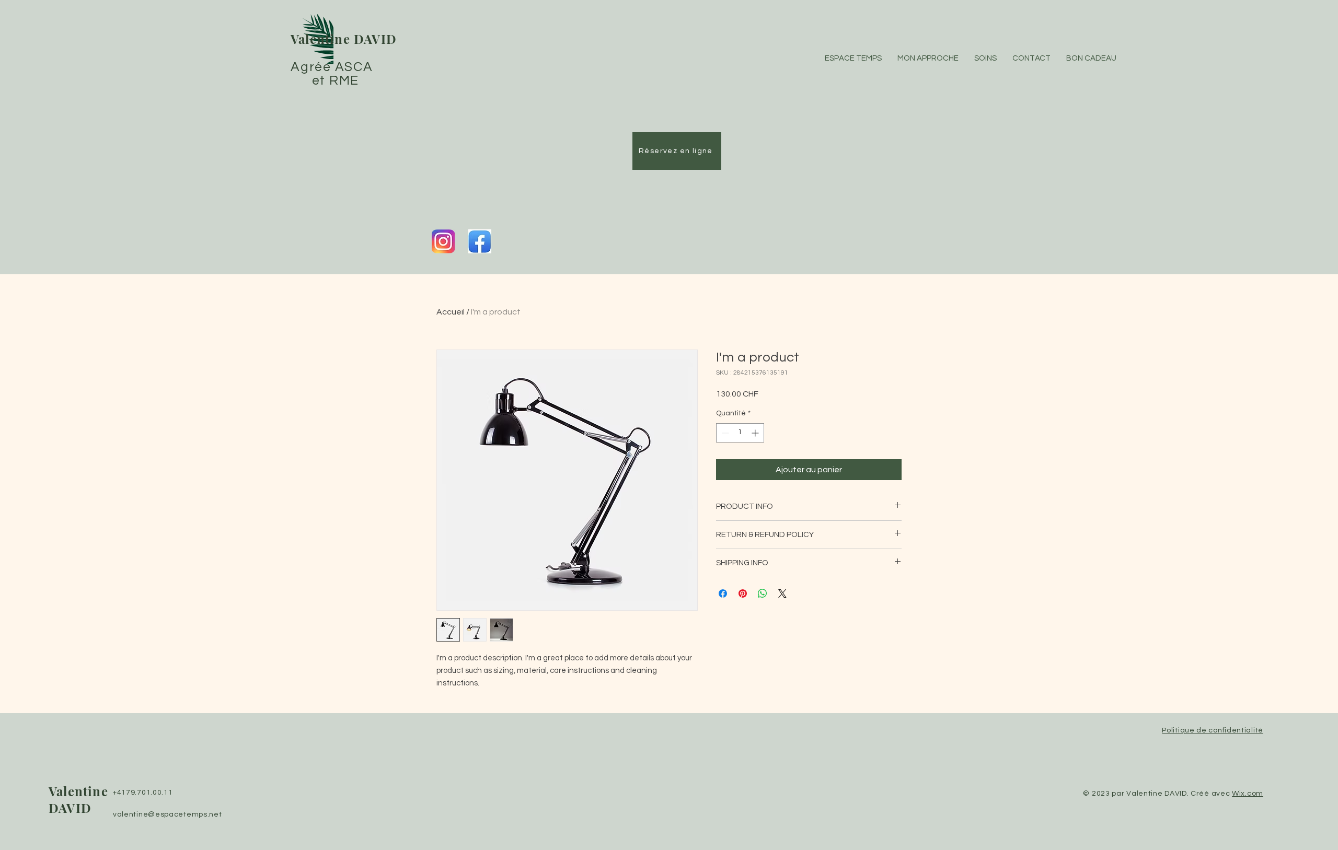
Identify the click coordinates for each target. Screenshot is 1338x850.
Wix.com (1247, 793)
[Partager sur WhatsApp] (762, 593)
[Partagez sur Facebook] (723, 593)
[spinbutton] (740, 433)
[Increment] (756, 433)
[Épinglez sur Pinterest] (742, 593)
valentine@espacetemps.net (167, 814)
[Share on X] (782, 593)
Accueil (450, 312)
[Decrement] (724, 433)
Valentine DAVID (344, 38)
